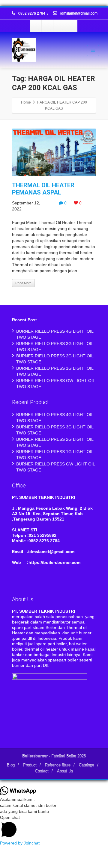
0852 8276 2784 (31, 13)
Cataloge (86, 765)
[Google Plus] (59, 26)
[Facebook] (36, 26)
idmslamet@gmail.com (78, 13)
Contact (42, 771)
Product (30, 765)
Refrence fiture (57, 765)
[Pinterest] (71, 26)
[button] (54, 827)
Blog (11, 765)
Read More (23, 283)
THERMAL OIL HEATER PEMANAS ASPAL (43, 189)
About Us (65, 771)
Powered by (20, 843)
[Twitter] (48, 26)
